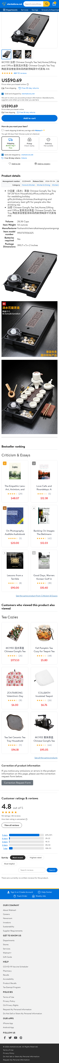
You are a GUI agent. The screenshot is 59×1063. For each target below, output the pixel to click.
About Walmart (9, 910)
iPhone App (8, 1023)
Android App (8, 1027)
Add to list (16, 163)
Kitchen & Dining (43, 185)
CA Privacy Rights (10, 1005)
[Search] (46, 4)
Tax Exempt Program (12, 987)
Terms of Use (8, 997)
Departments (11, 9)
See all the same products (45, 757)
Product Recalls (9, 983)
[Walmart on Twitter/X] (10, 1038)
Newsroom (7, 918)
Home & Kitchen (28, 185)
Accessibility (8, 979)
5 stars (5, 835)
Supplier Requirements (12, 930)
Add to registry (44, 163)
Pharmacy (7, 970)
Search (52, 870)
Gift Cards (7, 957)
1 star (5, 848)
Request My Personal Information (17, 1009)
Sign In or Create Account (22, 892)
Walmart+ (7, 952)
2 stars (5, 845)
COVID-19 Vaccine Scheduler (15, 966)
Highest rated (35, 857)
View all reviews (11, 825)
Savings (35, 9)
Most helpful (9, 863)
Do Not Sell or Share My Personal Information (22, 1013)
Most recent (18, 857)
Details (24, 158)
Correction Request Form (17, 782)
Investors (7, 922)
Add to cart (29, 118)
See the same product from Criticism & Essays (36, 595)
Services (24, 9)
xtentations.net (28, 93)
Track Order (22, 896)
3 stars (5, 842)
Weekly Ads (41, 896)
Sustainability (8, 926)
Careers (6, 914)
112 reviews (21, 73)
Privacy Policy (9, 1001)
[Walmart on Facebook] (4, 1038)
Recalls (6, 975)
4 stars (5, 838)
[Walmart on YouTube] (15, 1038)
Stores (5, 944)
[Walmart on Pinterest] (21, 1038)
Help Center (46, 892)
